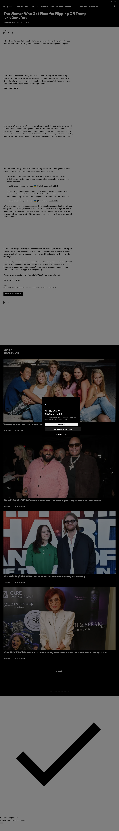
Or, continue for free (61, 434)
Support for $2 (61, 424)
